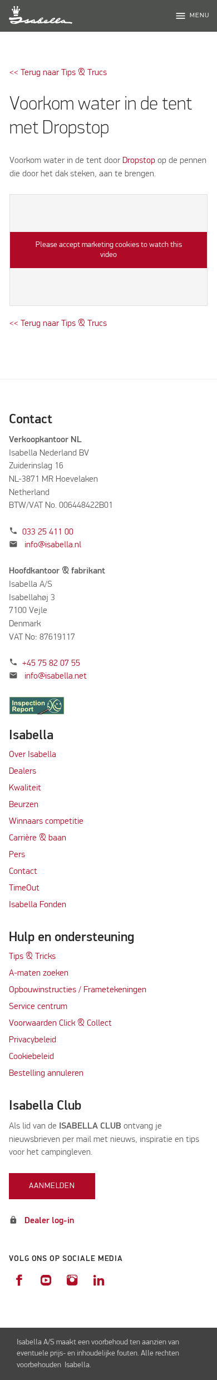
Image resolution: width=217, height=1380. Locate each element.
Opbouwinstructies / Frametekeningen (77, 990)
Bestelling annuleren (46, 1073)
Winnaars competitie (46, 821)
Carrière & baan (37, 838)
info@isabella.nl (52, 545)
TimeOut (24, 888)
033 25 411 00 (47, 532)
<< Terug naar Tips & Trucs (58, 72)
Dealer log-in (49, 1220)
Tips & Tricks (32, 956)
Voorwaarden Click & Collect (60, 1023)
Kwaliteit (26, 788)
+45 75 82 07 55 (51, 663)
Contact (23, 871)
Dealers (22, 771)
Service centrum (38, 1006)
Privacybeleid (32, 1040)
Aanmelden (52, 1186)
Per (15, 854)
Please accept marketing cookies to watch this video (109, 250)
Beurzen (23, 804)
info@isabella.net (55, 676)
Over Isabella (32, 754)
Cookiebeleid (31, 1056)
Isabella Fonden (37, 905)
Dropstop (139, 160)
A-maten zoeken (38, 973)
